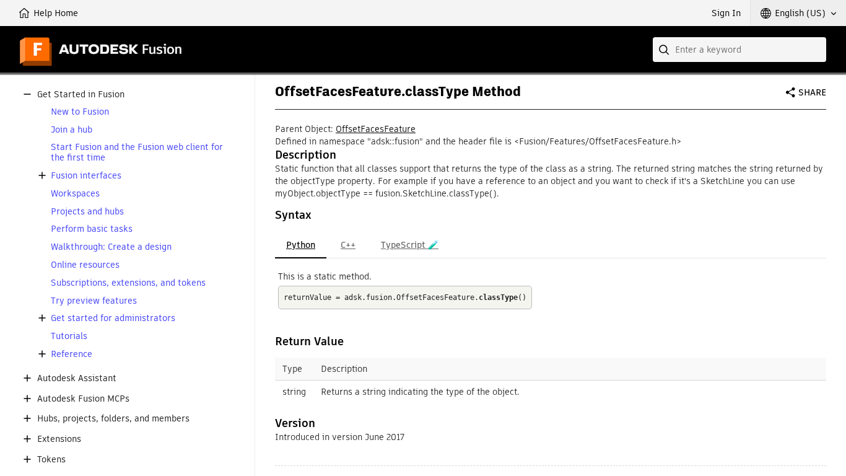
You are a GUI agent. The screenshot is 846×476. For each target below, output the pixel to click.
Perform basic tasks (92, 229)
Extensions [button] (59, 439)
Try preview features (94, 301)
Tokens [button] (51, 459)
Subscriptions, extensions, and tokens (128, 283)
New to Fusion (80, 112)
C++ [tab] (348, 245)
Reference (71, 354)
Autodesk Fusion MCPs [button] (83, 399)
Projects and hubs (87, 211)
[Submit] (665, 49)
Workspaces (75, 193)
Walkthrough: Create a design (111, 247)
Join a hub (71, 130)
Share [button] (812, 92)
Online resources (85, 265)
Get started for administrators (113, 318)
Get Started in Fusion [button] (80, 94)
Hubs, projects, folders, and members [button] (113, 418)
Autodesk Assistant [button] (76, 378)
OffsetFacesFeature (376, 129)
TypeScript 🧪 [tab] (409, 245)
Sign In (726, 13)
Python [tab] (300, 245)
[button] (798, 13)
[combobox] (739, 49)
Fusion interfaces (86, 175)
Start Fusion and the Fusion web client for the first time (137, 152)
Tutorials (69, 336)
